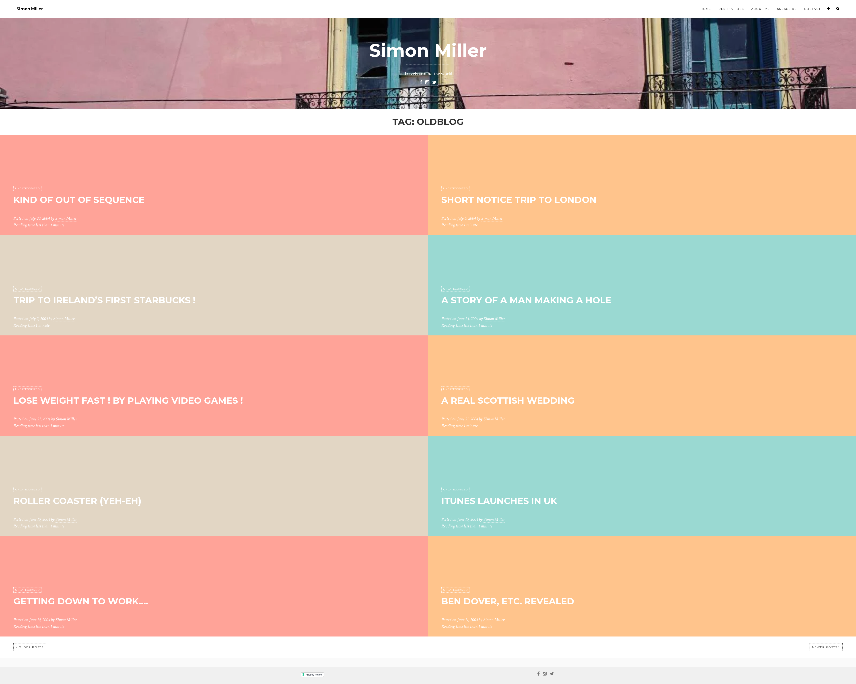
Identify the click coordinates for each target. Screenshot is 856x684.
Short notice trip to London (519, 199)
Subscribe (787, 8)
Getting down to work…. (80, 601)
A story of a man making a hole (526, 300)
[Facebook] (421, 82)
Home (706, 8)
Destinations (731, 8)
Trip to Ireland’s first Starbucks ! (104, 300)
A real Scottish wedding (508, 400)
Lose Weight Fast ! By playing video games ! (128, 400)
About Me (760, 8)
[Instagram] (427, 82)
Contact (812, 8)
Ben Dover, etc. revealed (507, 601)
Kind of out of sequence (78, 199)
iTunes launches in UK (499, 500)
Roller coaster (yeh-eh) (77, 500)
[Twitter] (434, 82)
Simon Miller (29, 9)
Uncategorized (27, 188)
